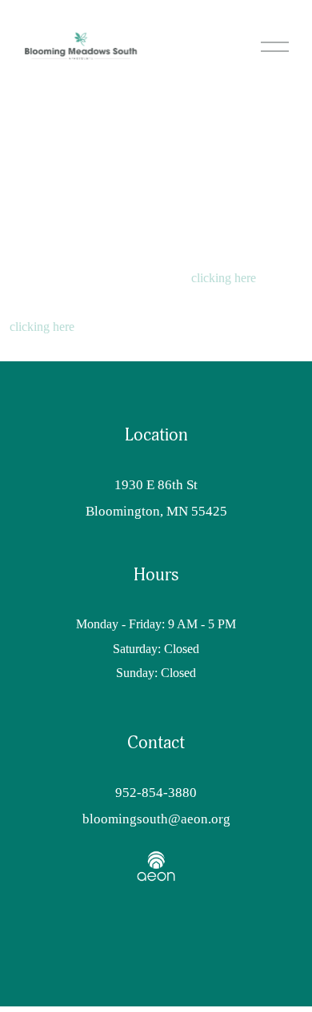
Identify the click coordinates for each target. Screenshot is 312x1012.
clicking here (223, 278)
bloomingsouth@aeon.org (156, 819)
